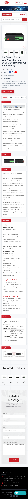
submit (14, 460)
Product (5, 435)
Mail (4, 420)
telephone (6, 428)
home (5, 9)
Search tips (22, 14)
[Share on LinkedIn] (12, 72)
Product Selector (7, 14)
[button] (25, 52)
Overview (5, 97)
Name (5, 413)
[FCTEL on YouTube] (15, 72)
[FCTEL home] (6, 2)
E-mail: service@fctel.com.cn (11, 485)
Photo (11, 97)
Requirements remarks (10, 442)
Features (17, 97)
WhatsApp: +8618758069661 (11, 483)
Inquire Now (9, 91)
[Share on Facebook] (10, 72)
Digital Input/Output (18, 9)
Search (24, 19)
